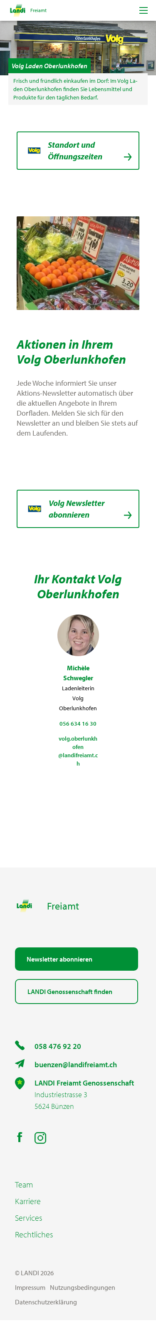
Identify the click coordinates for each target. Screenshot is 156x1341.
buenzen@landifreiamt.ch (76, 1064)
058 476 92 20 (58, 1046)
